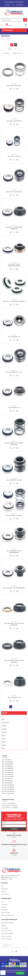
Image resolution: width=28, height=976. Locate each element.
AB (2, 716)
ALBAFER (4, 726)
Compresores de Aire (6, 931)
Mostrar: (10, 49)
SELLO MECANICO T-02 (14, 336)
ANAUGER (4, 732)
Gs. (13, 4)
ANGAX (3, 735)
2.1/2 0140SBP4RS (8, 772)
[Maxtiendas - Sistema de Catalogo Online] (6, 944)
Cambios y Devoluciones (7, 915)
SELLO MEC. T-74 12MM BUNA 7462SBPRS (14, 301)
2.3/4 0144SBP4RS (9, 776)
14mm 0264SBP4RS (9, 789)
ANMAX (3, 738)
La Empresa (4, 904)
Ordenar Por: (6, 53)
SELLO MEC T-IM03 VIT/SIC (14, 85)
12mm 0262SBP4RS (9, 785)
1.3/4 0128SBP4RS (8, 768)
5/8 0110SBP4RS (8, 781)
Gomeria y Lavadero (6, 936)
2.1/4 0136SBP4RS (8, 774)
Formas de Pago (5, 912)
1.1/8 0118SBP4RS (8, 766)
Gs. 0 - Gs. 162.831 (9, 803)
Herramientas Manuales (7, 922)
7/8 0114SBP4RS (8, 783)
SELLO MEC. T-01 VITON (14, 156)
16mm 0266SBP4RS (9, 793)
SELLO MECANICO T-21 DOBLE (14, 515)
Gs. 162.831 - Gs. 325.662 (11, 805)
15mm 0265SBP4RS (9, 791)
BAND (3, 748)
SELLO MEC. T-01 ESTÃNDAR (14, 121)
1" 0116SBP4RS (7, 760)
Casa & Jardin (4, 928)
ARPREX (4, 742)
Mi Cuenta (7, 4)
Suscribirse (14, 829)
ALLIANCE (4, 729)
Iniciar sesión (4, 888)
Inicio (2, 38)
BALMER (4, 745)
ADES (3, 719)
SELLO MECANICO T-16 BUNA (14, 480)
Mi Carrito (9, 25)
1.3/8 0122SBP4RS (8, 770)
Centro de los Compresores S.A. (18, 970)
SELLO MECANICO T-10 (14, 407)
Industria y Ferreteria (6, 939)
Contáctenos (4, 910)
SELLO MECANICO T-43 (14, 697)
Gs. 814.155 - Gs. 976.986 (11, 807)
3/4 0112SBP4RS (8, 778)
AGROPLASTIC (5, 722)
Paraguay (20, 4)
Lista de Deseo (5, 894)
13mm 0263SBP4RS (9, 787)
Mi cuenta (3, 891)
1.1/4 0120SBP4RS (8, 764)
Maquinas (3, 925)
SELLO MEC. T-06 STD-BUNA (14, 192)
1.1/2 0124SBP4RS (8, 762)
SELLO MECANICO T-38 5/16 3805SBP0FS (14, 588)
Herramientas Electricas (7, 933)
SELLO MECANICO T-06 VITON (14, 372)
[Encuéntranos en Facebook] (12, 951)
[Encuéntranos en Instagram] (16, 951)
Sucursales (4, 907)
